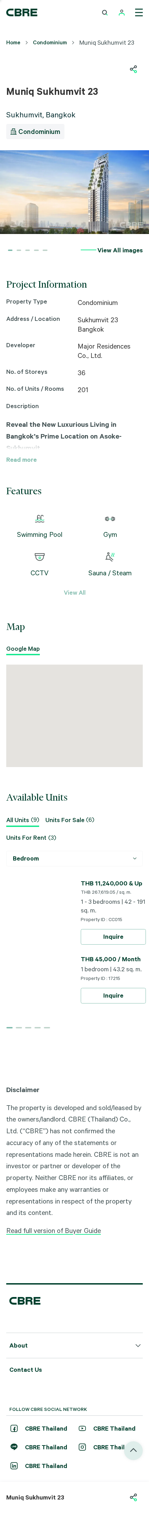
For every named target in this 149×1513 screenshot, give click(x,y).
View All (75, 592)
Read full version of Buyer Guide (53, 1230)
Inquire (113, 936)
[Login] (122, 13)
